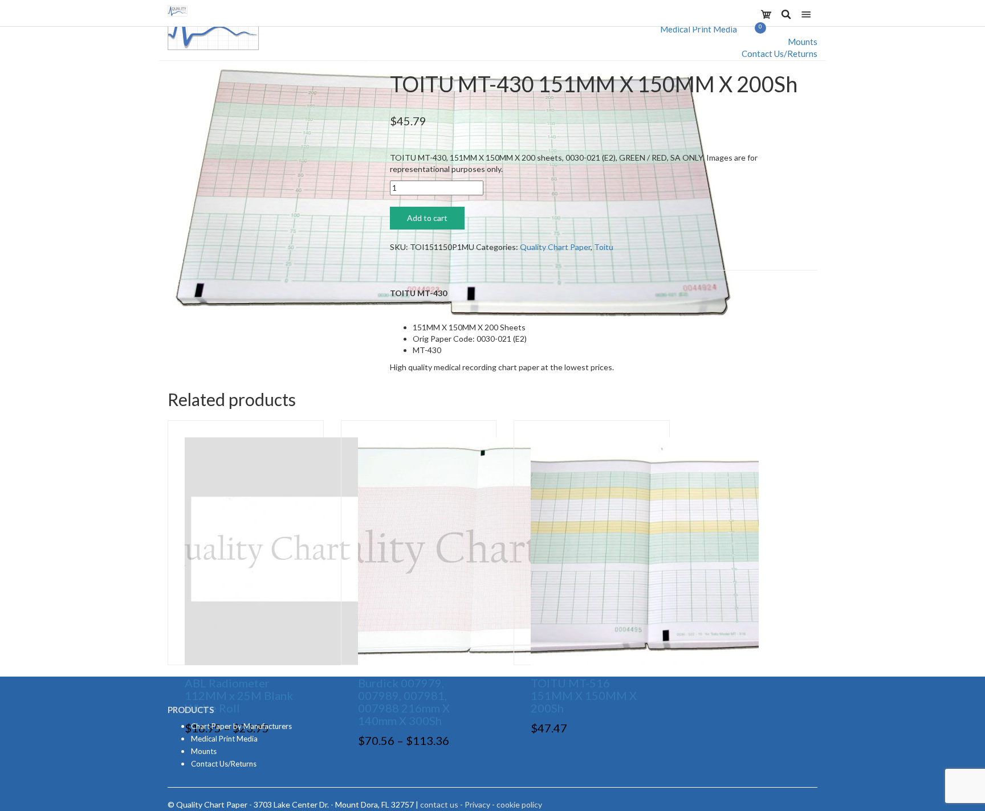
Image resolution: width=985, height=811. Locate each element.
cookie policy (519, 804)
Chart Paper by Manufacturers (241, 726)
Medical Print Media (698, 29)
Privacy (477, 804)
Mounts (802, 41)
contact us (439, 804)
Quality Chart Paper (555, 247)
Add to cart (427, 218)
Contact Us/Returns (779, 53)
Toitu (603, 247)
